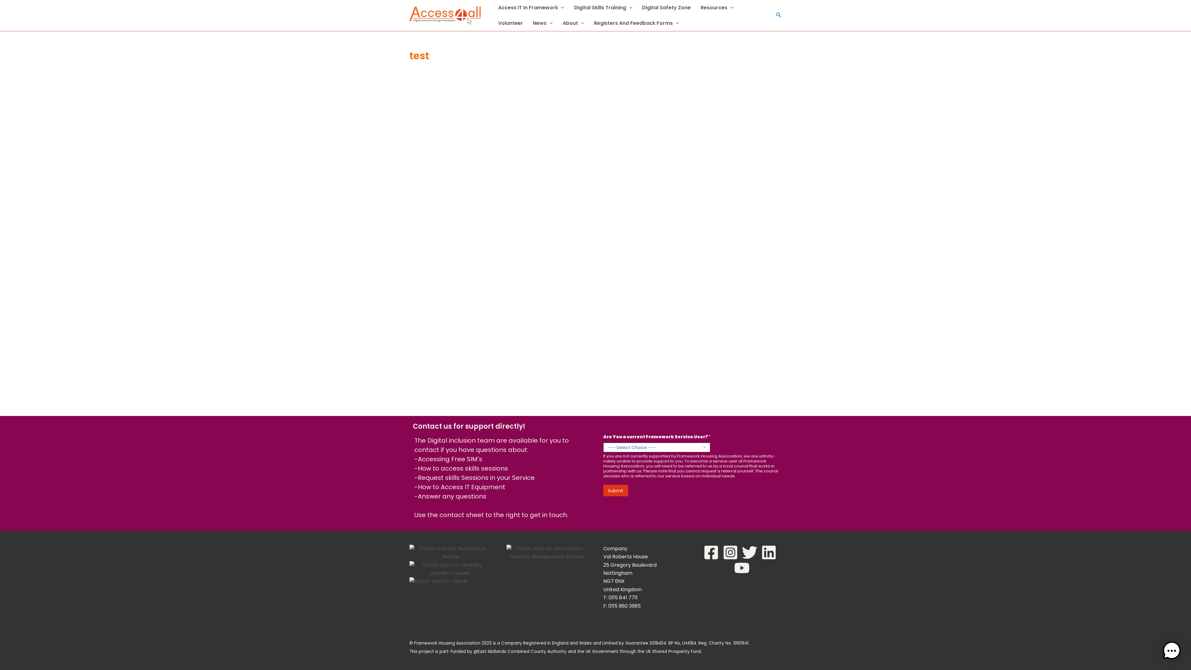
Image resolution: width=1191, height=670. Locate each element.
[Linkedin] (769, 552)
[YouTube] (742, 568)
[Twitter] (749, 552)
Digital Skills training (600, 7)
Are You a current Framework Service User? (657, 437)
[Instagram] (730, 552)
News (539, 23)
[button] (561, 8)
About (570, 23)
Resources (714, 7)
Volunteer (510, 23)
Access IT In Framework (528, 7)
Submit (615, 491)
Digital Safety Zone (666, 7)
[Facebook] (711, 552)
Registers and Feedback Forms (633, 23)
